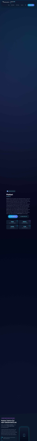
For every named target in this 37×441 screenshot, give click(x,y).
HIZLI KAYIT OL (13, 216)
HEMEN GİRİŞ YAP (24, 216)
